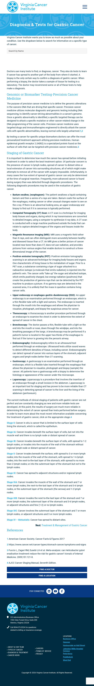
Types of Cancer (15, 650)
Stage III (11, 473)
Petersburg (67, 654)
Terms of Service (43, 651)
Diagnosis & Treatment (18, 652)
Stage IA (11, 432)
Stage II (11, 453)
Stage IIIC (12, 510)
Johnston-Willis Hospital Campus (73, 650)
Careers (39, 648)
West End (67, 660)
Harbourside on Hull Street (74, 645)
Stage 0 (11, 422)
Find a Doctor (47, 569)
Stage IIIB (12, 498)
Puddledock (68, 657)
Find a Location (47, 575)
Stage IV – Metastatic (18, 519)
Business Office (69, 639)
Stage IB (11, 441)
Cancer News (13, 655)
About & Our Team (16, 647)
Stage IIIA (12, 482)
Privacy (39, 654)
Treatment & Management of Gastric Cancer (64, 525)
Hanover (66, 642)
